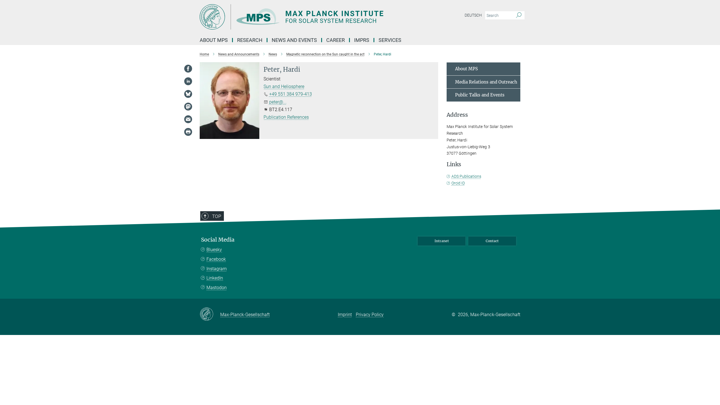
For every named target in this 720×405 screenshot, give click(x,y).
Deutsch (473, 15)
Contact (492, 241)
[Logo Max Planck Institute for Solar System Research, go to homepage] (305, 17)
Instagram (216, 268)
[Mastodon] (188, 106)
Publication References (286, 117)
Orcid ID (458, 183)
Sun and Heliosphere (284, 86)
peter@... (278, 102)
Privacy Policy (370, 314)
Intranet (442, 241)
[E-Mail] (188, 119)
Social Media (218, 240)
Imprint (345, 314)
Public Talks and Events (480, 95)
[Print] (188, 132)
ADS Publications (466, 176)
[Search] (519, 15)
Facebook (216, 259)
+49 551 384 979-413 (290, 94)
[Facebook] (188, 68)
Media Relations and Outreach (486, 82)
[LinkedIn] (188, 81)
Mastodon (216, 287)
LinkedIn (214, 278)
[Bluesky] (188, 94)
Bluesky (214, 249)
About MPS (466, 68)
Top (216, 216)
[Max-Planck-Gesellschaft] (210, 314)
